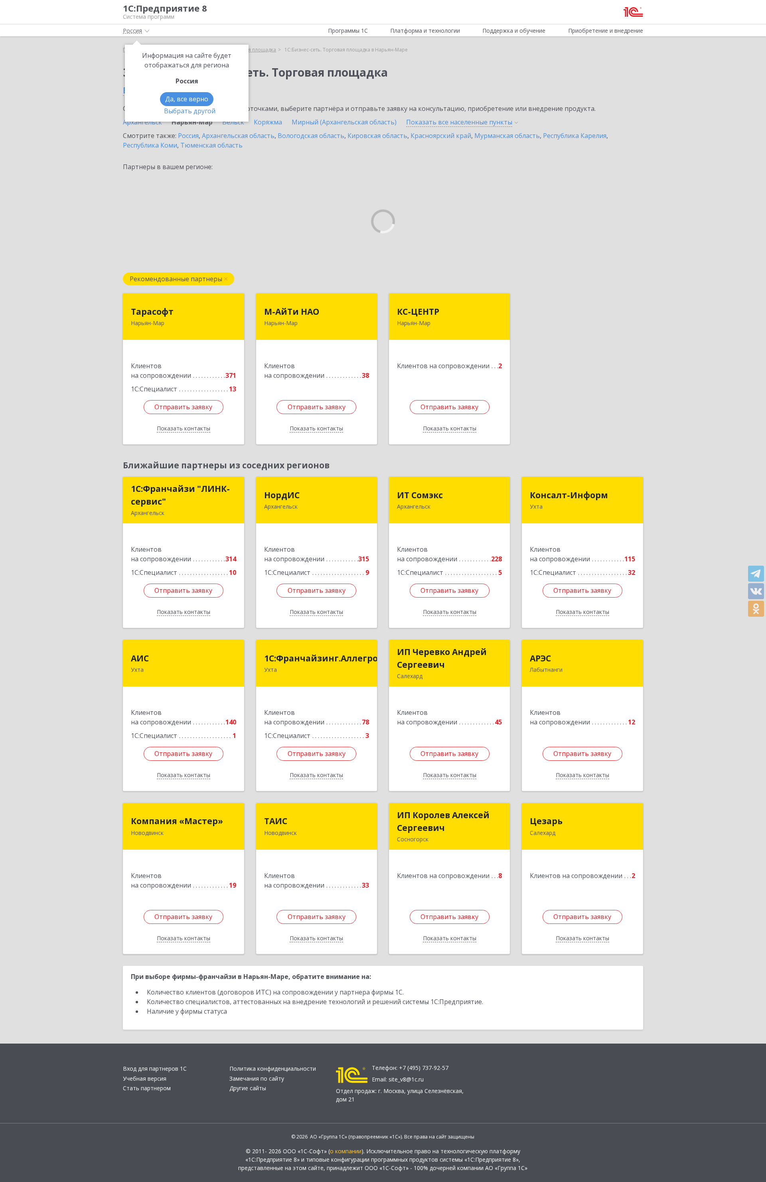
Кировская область (377, 135)
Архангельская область (238, 135)
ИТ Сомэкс (420, 495)
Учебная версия (144, 1078)
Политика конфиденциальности (272, 1068)
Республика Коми (150, 145)
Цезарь (546, 821)
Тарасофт (152, 311)
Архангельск (142, 122)
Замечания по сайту (256, 1078)
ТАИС (275, 821)
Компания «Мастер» (177, 821)
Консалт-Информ (569, 495)
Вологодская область (311, 135)
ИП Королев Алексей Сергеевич (443, 821)
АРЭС (540, 658)
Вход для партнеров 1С (155, 1068)
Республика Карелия (574, 135)
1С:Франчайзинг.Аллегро (321, 658)
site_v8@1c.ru (406, 1079)
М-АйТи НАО (291, 311)
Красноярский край (441, 135)
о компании (345, 1151)
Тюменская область (211, 145)
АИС (140, 658)
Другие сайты (247, 1088)
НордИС (282, 495)
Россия (188, 135)
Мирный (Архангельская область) (344, 122)
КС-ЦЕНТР (418, 311)
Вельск (233, 122)
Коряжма (268, 122)
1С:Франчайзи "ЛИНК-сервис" (180, 495)
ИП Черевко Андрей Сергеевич (442, 658)
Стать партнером (147, 1088)
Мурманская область (507, 135)
